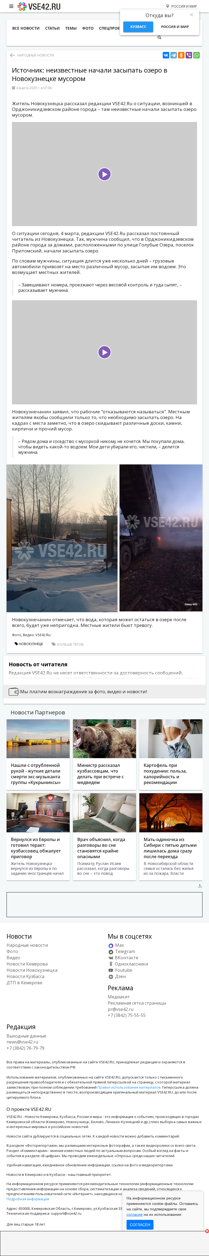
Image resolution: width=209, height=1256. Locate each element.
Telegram (124, 951)
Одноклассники (131, 964)
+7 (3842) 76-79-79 (25, 1048)
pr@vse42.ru (120, 1009)
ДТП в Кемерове (24, 983)
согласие (135, 1214)
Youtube (123, 970)
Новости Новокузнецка (32, 970)
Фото (12, 951)
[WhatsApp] (196, 55)
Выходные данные (26, 1036)
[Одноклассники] (181, 55)
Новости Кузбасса (25, 976)
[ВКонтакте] (166, 55)
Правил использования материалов (129, 1087)
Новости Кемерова (27, 964)
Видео (13, 958)
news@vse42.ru (22, 1042)
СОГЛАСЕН (140, 1225)
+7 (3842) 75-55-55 (127, 1015)
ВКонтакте (126, 958)
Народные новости (35, 55)
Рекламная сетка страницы (137, 1003)
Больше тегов (70, 644)
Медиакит (119, 997)
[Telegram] (173, 55)
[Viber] (189, 55)
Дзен (120, 976)
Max (119, 945)
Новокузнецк (30, 644)
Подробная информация (28, 1198)
